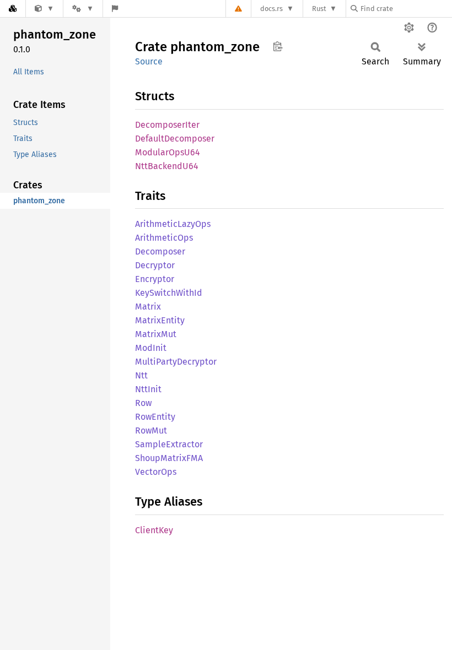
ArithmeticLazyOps (173, 224)
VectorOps (155, 472)
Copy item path (277, 46)
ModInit (150, 348)
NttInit (148, 389)
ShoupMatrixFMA (169, 458)
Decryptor (155, 265)
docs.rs (271, 8)
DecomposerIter (167, 125)
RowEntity (155, 416)
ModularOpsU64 (167, 152)
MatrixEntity (160, 320)
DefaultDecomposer (174, 138)
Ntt (141, 375)
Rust (319, 8)
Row (143, 403)
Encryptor (154, 279)
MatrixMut (155, 334)
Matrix (148, 306)
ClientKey (154, 530)
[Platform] (82, 8)
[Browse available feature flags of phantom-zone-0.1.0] (115, 8)
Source (149, 61)
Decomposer (160, 251)
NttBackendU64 (166, 166)
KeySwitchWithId (168, 293)
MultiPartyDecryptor (176, 361)
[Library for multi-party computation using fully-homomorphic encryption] (44, 8)
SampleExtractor (169, 444)
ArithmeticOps (164, 237)
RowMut (151, 430)
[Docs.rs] (12, 8)
